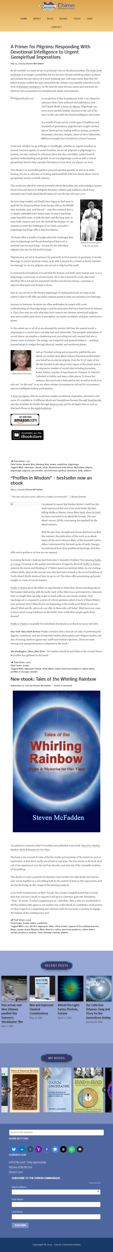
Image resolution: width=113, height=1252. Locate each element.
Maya (51, 669)
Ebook (39, 467)
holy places (67, 467)
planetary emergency (30, 86)
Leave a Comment (63, 686)
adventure (29, 467)
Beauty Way (29, 464)
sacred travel (50, 471)
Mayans (35, 930)
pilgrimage (73, 464)
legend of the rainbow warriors (84, 926)
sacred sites (37, 471)
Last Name (17, 1211)
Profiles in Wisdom (19, 587)
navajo (14, 933)
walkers (87, 471)
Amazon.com (56, 404)
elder (51, 926)
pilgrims (26, 471)
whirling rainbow (52, 933)
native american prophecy (68, 669)
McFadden (79, 467)
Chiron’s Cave (16, 1172)
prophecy (23, 933)
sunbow (32, 933)
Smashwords (94, 400)
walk (80, 471)
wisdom (34, 672)
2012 (26, 926)
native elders (88, 669)
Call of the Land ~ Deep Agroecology (27, 1162)
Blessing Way (42, 464)
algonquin (29, 669)
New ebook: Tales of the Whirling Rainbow (53, 679)
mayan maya (23, 930)
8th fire (33, 926)
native (33, 923)
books (53, 464)
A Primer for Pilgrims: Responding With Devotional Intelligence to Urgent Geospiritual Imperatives (50, 52)
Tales (39, 933)
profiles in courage (20, 672)
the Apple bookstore (41, 408)
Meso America (47, 930)
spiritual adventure (67, 471)
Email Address (55, 1187)
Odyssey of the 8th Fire (20, 1167)
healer (64, 926)
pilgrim (88, 467)
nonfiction (62, 464)
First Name (17, 1199)
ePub (45, 467)
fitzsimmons (55, 467)
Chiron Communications (56, 6)
